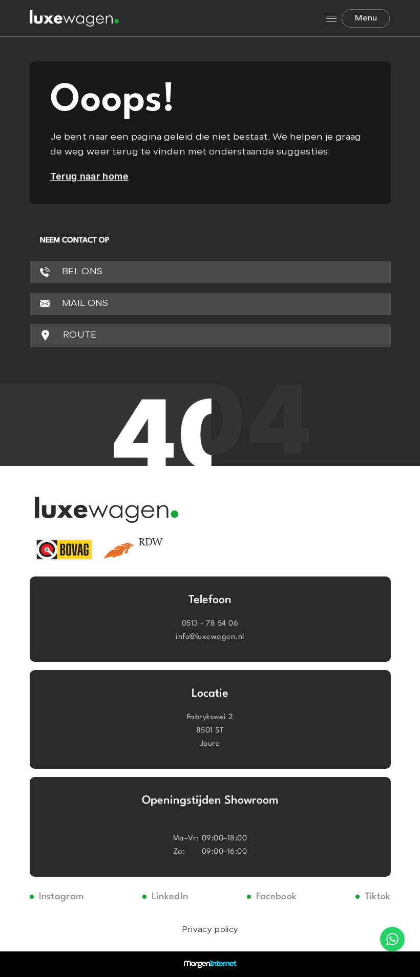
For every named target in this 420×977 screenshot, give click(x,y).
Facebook (276, 896)
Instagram (61, 896)
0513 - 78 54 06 (210, 624)
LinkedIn (170, 896)
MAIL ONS (84, 303)
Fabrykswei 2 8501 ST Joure (210, 731)
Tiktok (378, 896)
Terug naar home (89, 176)
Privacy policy (210, 930)
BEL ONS (81, 272)
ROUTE (79, 335)
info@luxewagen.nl (210, 637)
